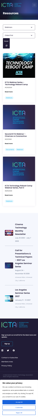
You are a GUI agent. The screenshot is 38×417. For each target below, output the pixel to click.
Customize (19, 407)
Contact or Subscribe (9, 358)
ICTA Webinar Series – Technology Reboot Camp (16, 83)
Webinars (9, 98)
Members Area (7, 362)
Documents (10, 150)
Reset (6, 41)
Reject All (19, 413)
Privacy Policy (6, 366)
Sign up (7, 344)
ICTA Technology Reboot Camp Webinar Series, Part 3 (18, 186)
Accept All (19, 402)
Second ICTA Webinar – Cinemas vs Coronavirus (16, 135)
